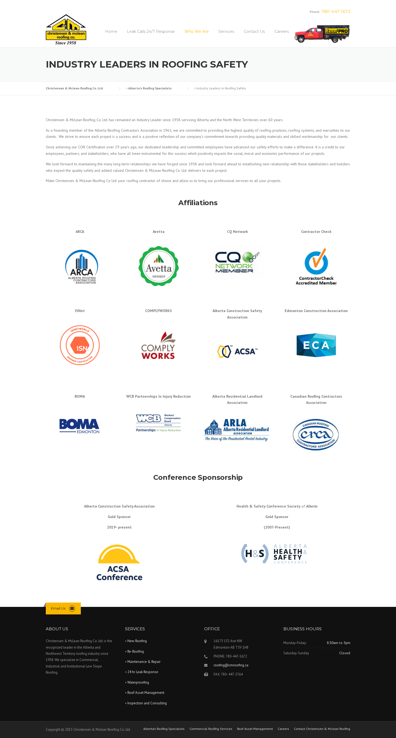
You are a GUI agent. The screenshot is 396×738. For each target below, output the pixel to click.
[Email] (72, 608)
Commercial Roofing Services (210, 728)
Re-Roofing (135, 651)
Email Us (58, 608)
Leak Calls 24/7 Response (151, 31)
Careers (282, 31)
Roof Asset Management (322, 31)
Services (226, 31)
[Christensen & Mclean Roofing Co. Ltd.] (66, 29)
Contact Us (254, 31)
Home (111, 31)
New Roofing (137, 641)
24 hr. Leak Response (142, 672)
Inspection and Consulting (147, 703)
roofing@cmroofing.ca (231, 665)
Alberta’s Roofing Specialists (164, 728)
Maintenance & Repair (144, 661)
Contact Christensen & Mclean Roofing (322, 728)
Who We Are (197, 31)
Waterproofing (138, 682)
